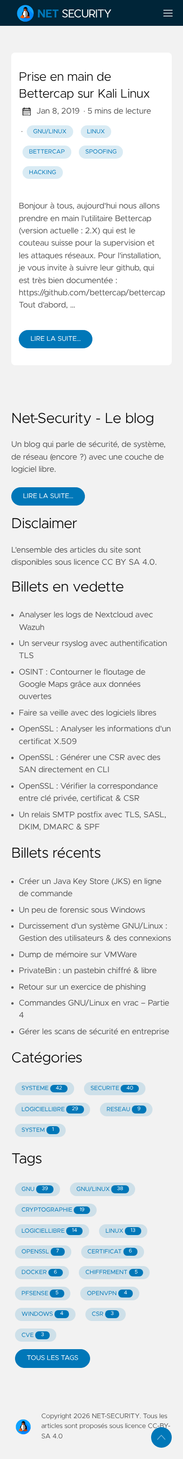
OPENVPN (107, 1293)
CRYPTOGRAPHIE (53, 1210)
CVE (33, 1335)
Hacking (42, 172)
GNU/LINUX (99, 1189)
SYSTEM (38, 1130)
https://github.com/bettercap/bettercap (92, 293)
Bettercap (47, 152)
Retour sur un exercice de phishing (82, 987)
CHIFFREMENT (111, 1272)
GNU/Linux (50, 132)
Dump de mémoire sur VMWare (78, 955)
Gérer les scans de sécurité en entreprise (94, 1032)
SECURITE (112, 1088)
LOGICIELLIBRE (50, 1109)
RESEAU (124, 1109)
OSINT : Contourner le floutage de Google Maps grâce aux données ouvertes (82, 684)
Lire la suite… (55, 339)
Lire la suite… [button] (48, 496)
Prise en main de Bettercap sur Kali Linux (84, 85)
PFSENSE (40, 1293)
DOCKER (39, 1272)
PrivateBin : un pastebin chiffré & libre (88, 971)
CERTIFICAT (109, 1252)
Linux (96, 132)
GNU (35, 1189)
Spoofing (101, 152)
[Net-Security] (80, 13)
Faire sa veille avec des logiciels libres (87, 713)
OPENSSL (40, 1252)
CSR (103, 1314)
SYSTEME (42, 1088)
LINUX (121, 1231)
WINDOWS (42, 1314)
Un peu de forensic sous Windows (82, 910)
